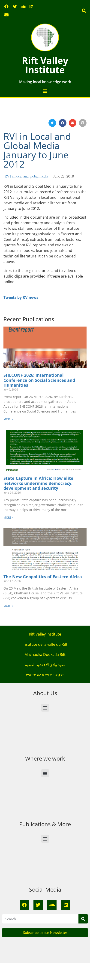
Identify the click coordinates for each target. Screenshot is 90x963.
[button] (84, 11)
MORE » (8, 419)
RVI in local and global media (26, 176)
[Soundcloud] (23, 6)
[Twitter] (15, 6)
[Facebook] (6, 6)
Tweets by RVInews (20, 297)
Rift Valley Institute (45, 65)
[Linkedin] (31, 6)
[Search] (83, 918)
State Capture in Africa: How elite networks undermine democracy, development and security (38, 483)
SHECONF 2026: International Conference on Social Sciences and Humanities (39, 380)
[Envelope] (6, 15)
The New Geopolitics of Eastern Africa (42, 576)
